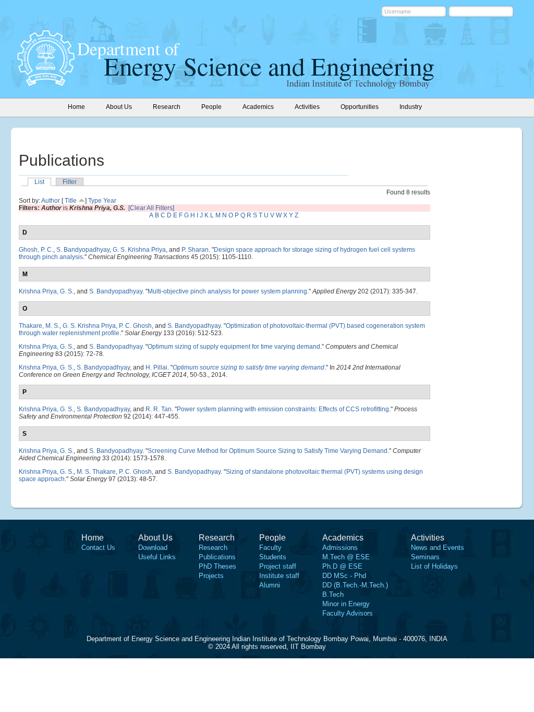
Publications (217, 557)
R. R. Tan (158, 409)
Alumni (269, 585)
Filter (70, 182)
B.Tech (333, 594)
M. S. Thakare (96, 471)
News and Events (437, 547)
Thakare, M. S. (39, 325)
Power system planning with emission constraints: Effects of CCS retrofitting (283, 409)
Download (152, 547)
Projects (211, 576)
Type (95, 200)
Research (213, 547)
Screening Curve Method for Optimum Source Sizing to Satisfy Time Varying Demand (267, 451)
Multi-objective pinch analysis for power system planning (227, 291)
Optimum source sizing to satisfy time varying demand (248, 367)
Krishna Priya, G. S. (46, 291)
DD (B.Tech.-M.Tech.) (355, 585)
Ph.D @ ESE (342, 566)
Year (109, 200)
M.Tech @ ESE (346, 557)
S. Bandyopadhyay (83, 249)
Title (71, 200)
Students (272, 557)
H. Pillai (156, 367)
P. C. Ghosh (135, 325)
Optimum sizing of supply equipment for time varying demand (234, 346)
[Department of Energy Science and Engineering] (46, 83)
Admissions (340, 547)
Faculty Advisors (347, 613)
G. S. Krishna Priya (139, 249)
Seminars (425, 557)
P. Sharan (195, 249)
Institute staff (279, 576)
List (39, 182)
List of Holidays (434, 566)
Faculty (270, 547)
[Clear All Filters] (151, 208)
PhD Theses (217, 566)
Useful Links (157, 557)
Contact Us (98, 547)
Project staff (277, 566)
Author (50, 200)
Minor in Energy (346, 604)
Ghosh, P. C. (36, 249)
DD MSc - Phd (344, 576)
